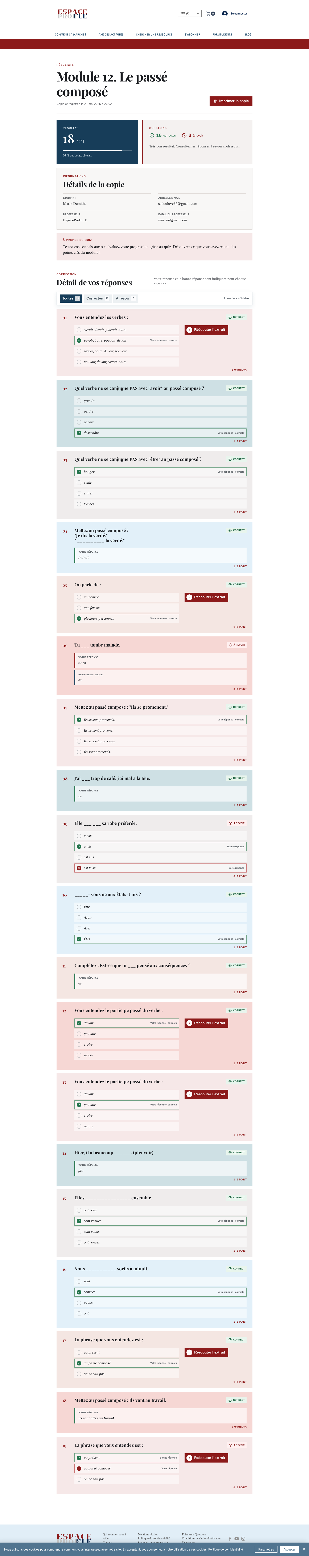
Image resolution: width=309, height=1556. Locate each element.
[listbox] (190, 13)
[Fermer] (303, 1549)
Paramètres (266, 1549)
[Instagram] (243, 1538)
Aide (105, 1538)
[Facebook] (229, 1538)
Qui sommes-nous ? (114, 1534)
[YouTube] (236, 1538)
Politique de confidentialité (225, 1549)
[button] (190, 13)
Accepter (289, 1549)
